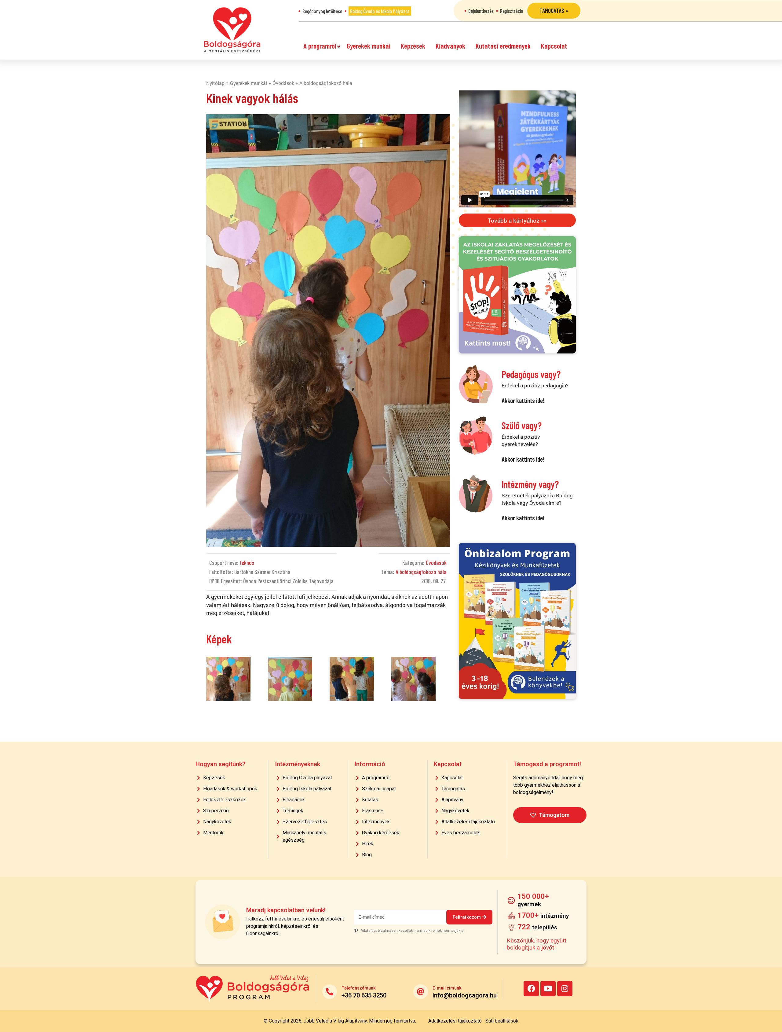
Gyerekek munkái (368, 46)
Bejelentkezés (481, 11)
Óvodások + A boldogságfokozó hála (312, 83)
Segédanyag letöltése (322, 11)
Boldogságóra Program (232, 30)
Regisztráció (511, 11)
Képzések (413, 46)
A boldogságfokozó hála (421, 571)
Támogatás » (553, 10)
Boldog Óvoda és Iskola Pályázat (380, 11)
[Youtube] (548, 988)
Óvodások (436, 562)
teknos (247, 562)
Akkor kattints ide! (523, 400)
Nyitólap (215, 83)
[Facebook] (531, 988)
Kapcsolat (554, 46)
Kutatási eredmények (503, 46)
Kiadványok (450, 46)
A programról (319, 46)
